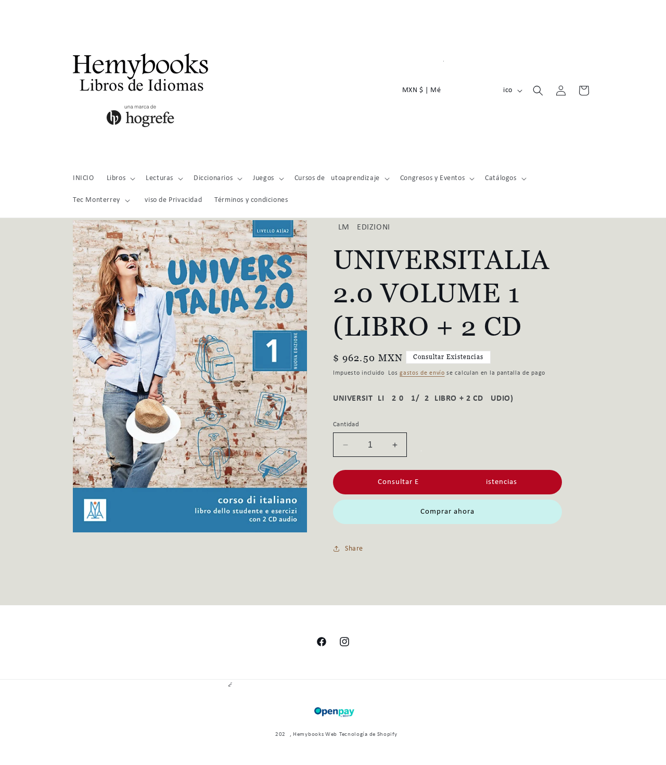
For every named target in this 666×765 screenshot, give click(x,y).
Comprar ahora (447, 512)
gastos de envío (422, 373)
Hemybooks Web (315, 734)
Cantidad (346, 424)
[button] (120, 178)
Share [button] (354, 549)
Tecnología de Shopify (368, 734)
